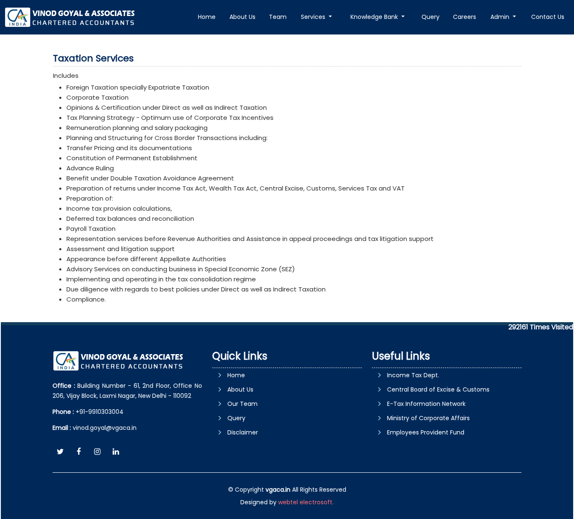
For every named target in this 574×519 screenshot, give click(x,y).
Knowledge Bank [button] (375, 17)
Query (430, 17)
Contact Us (547, 17)
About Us (242, 17)
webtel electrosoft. (306, 502)
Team (278, 17)
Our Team (242, 404)
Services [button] (314, 17)
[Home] (71, 17)
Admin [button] (500, 17)
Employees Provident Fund (425, 432)
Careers (464, 17)
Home (207, 17)
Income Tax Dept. (413, 375)
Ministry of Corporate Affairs (428, 418)
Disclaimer (242, 432)
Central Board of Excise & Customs (438, 389)
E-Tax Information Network (426, 404)
